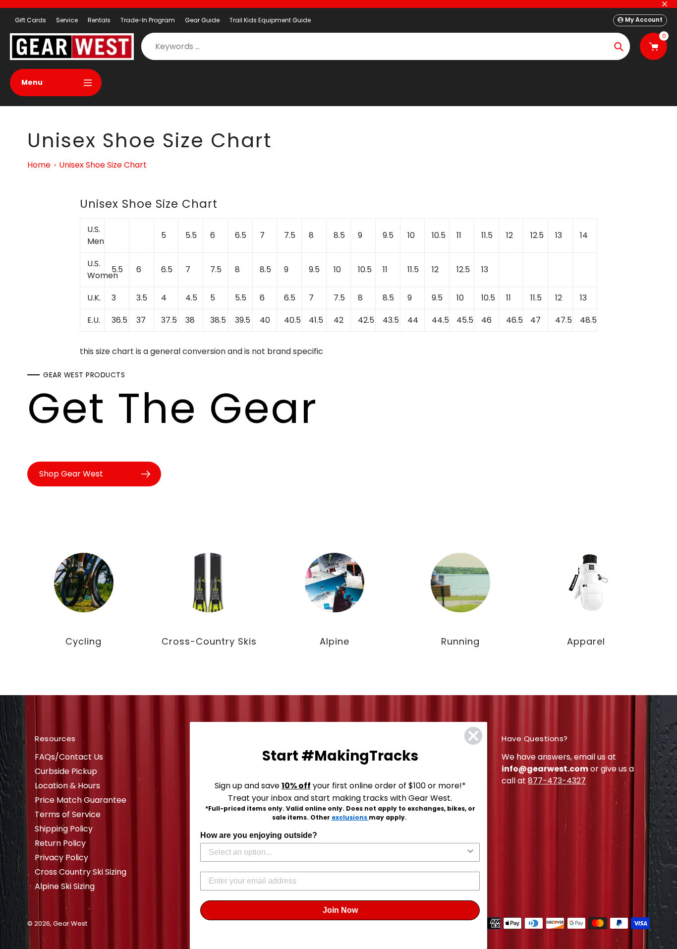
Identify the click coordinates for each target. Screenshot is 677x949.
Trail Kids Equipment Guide (270, 20)
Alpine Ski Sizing (65, 886)
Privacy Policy (61, 857)
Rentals (99, 20)
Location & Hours (67, 785)
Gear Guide (202, 20)
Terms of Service (68, 814)
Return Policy (60, 843)
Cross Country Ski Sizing (80, 872)
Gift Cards (30, 20)
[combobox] (337, 852)
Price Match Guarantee (80, 800)
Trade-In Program (147, 20)
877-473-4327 (557, 780)
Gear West (70, 923)
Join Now (340, 910)
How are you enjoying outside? (258, 835)
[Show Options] (470, 852)
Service (67, 20)
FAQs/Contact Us (69, 757)
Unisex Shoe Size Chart (103, 165)
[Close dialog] (473, 736)
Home (39, 165)
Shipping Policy (64, 828)
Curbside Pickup (66, 771)
